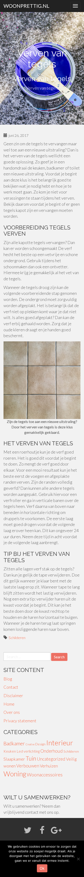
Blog (8, 678)
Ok (42, 868)
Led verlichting (28, 751)
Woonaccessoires (45, 774)
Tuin (31, 758)
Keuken (10, 751)
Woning (15, 774)
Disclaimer (13, 695)
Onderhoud (51, 751)
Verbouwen (27, 765)
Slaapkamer (14, 759)
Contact (11, 687)
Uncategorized (51, 759)
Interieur (59, 743)
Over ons (12, 712)
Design (40, 744)
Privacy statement (20, 720)
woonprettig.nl (26, 6)
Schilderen (17, 637)
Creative (30, 744)
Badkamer (14, 743)
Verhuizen (49, 765)
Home (9, 704)
